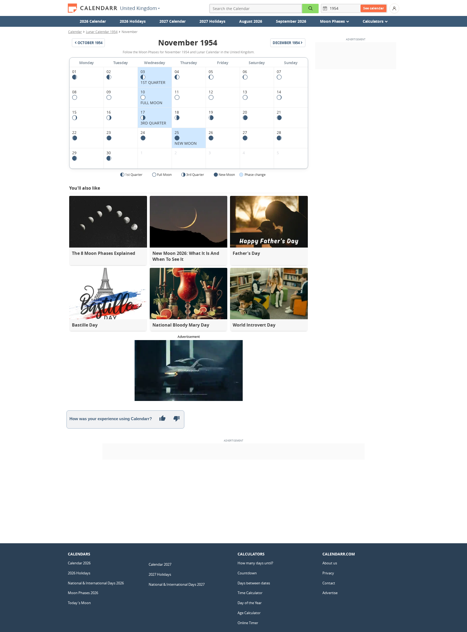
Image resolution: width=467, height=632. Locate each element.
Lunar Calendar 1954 (102, 31)
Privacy (328, 573)
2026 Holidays (133, 21)
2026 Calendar (93, 21)
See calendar (373, 8)
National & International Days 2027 (177, 584)
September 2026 (291, 21)
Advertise (330, 592)
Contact (328, 583)
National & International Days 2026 (96, 583)
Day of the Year (250, 602)
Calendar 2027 (160, 564)
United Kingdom (138, 8)
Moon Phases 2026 (83, 592)
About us (329, 563)
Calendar (75, 31)
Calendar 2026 (79, 563)
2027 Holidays (212, 21)
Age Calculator (249, 612)
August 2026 (250, 21)
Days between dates (254, 583)
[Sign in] (394, 8)
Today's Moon (79, 602)
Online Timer (248, 622)
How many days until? (255, 563)
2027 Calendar (172, 21)
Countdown (247, 573)
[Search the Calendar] (310, 8)
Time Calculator (250, 592)
